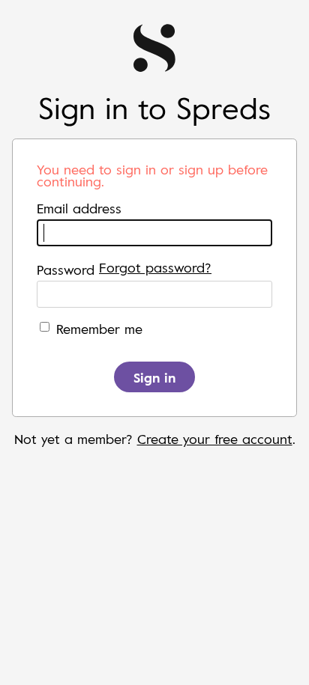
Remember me (99, 329)
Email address (79, 208)
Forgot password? (155, 267)
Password (65, 269)
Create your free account (214, 438)
